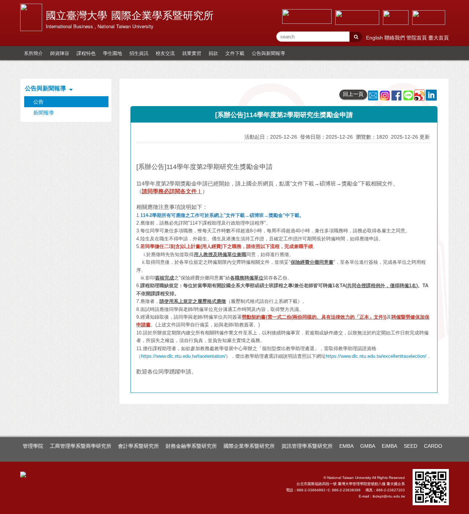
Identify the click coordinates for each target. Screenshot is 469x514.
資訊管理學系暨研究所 (307, 446)
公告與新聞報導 (268, 52)
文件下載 (234, 52)
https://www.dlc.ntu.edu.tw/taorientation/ (183, 356)
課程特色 (86, 52)
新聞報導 (43, 113)
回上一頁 (353, 94)
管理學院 (33, 446)
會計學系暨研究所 (138, 446)
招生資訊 (138, 52)
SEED (410, 446)
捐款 (213, 52)
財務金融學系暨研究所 (191, 446)
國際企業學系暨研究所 (249, 446)
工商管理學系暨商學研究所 (80, 446)
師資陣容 (59, 52)
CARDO (433, 446)
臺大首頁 (438, 38)
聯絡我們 (395, 38)
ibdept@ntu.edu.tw (389, 496)
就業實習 (191, 52)
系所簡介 (33, 52)
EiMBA (389, 446)
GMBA (367, 446)
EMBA (346, 446)
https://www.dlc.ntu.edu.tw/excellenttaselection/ (376, 356)
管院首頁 (417, 38)
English (375, 38)
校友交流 (165, 52)
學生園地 (112, 52)
